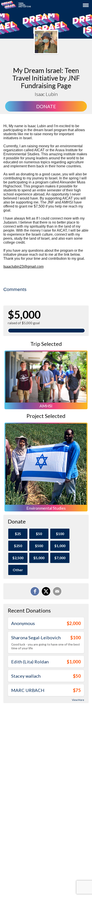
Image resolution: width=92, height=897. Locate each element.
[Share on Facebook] (35, 591)
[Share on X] (46, 591)
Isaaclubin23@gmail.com (23, 266)
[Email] (57, 591)
